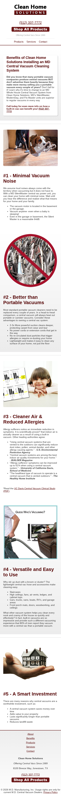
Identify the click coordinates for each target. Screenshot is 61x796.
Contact (43, 41)
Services (31, 41)
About (30, 734)
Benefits (30, 738)
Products (19, 41)
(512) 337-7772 (30, 22)
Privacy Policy (50, 792)
